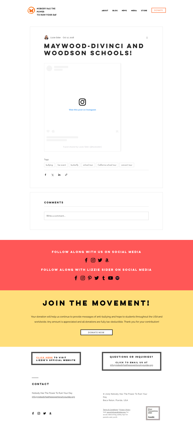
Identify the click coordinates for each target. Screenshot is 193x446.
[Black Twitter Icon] (44, 413)
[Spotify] (117, 278)
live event (62, 165)
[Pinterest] (90, 278)
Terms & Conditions (110, 410)
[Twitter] (100, 260)
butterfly (74, 165)
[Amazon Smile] (50, 413)
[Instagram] (93, 260)
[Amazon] (107, 260)
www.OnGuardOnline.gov (116, 412)
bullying (49, 165)
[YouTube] (110, 278)
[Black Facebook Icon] (33, 413)
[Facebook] (86, 260)
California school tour (107, 165)
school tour (88, 165)
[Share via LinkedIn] (59, 174)
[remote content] (96, 107)
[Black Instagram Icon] (39, 413)
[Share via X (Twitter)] (52, 174)
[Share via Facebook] (45, 174)
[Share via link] (66, 174)
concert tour (126, 165)
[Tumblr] (104, 278)
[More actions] (147, 37)
